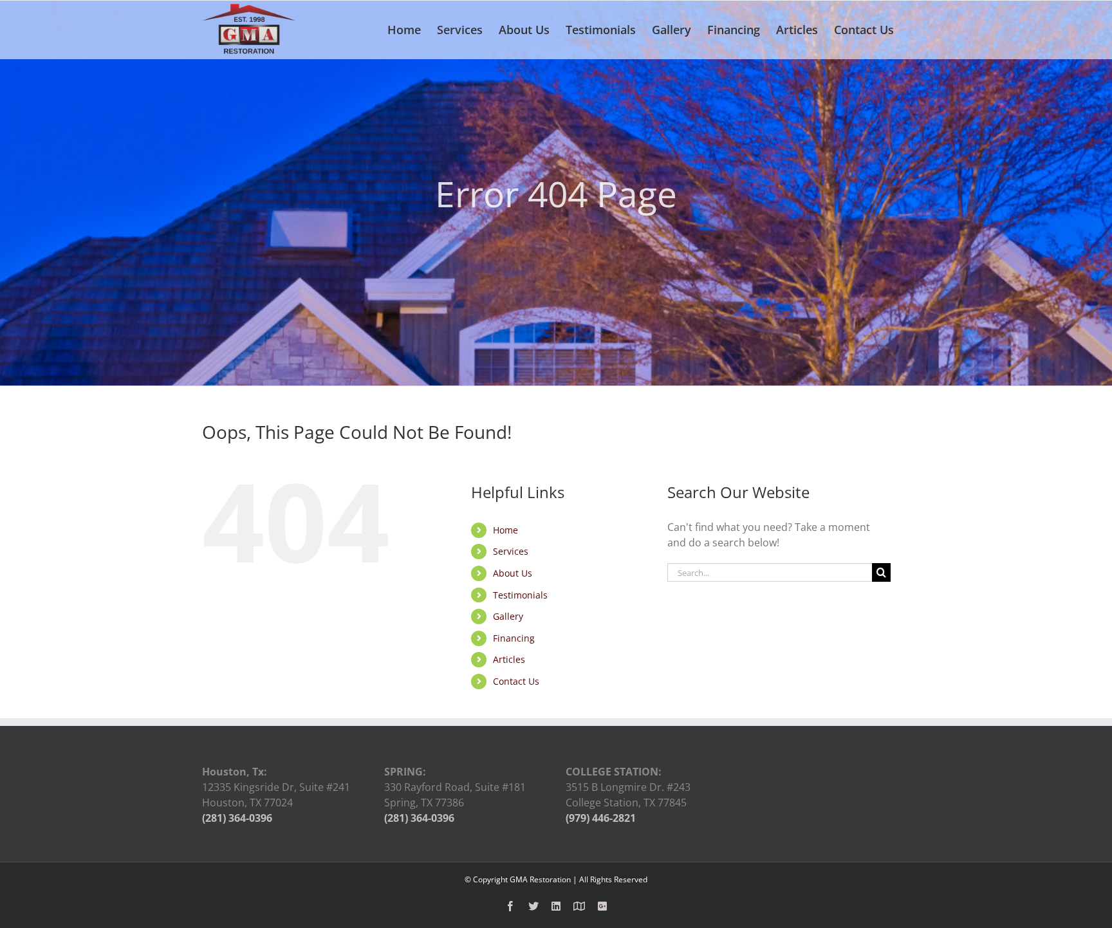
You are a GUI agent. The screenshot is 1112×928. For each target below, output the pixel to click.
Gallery (508, 616)
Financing (514, 638)
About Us (512, 573)
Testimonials (520, 595)
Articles (509, 659)
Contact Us (516, 681)
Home (505, 530)
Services (510, 551)
